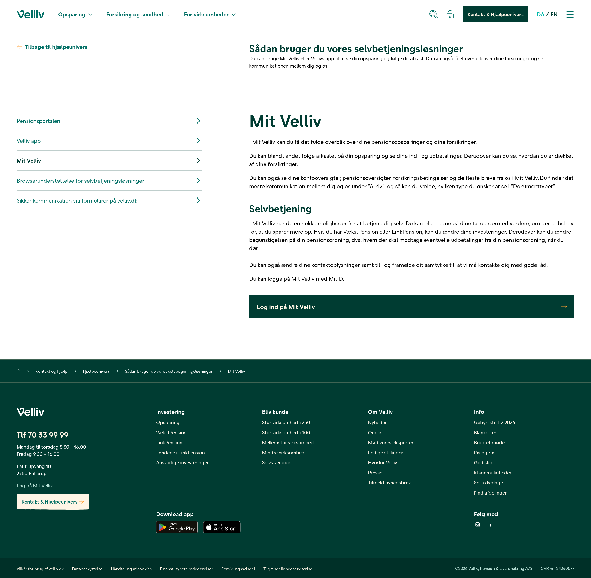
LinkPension (169, 442)
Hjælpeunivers (96, 371)
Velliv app (29, 140)
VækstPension (171, 432)
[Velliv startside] (30, 14)
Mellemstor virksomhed (288, 442)
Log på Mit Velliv (35, 485)
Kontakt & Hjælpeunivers (495, 14)
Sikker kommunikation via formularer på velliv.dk (77, 200)
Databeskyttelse (87, 568)
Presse (375, 472)
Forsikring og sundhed (134, 14)
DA (541, 14)
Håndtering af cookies (131, 568)
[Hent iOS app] (222, 527)
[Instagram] (477, 524)
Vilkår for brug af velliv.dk (40, 568)
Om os (375, 432)
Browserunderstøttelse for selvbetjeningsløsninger (80, 180)
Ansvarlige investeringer (182, 462)
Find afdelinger (490, 492)
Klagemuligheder (493, 472)
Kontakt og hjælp (52, 371)
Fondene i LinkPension (180, 452)
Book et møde (489, 442)
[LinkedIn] (490, 524)
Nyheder (377, 422)
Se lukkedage (488, 482)
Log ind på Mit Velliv (286, 306)
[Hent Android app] (177, 527)
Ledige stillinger (385, 452)
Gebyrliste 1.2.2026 (494, 422)
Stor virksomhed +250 (286, 422)
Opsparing (71, 14)
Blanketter (485, 432)
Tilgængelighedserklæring (288, 568)
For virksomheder (206, 14)
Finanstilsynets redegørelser (186, 568)
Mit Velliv (29, 160)
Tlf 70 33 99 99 (42, 434)
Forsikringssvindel (238, 568)
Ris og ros (484, 452)
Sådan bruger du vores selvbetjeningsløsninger (169, 371)
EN (554, 14)
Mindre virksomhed (283, 452)
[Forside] (18, 370)
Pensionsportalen (38, 120)
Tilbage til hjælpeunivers (56, 46)
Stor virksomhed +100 (286, 432)
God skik (483, 462)
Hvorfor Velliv (382, 462)
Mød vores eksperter (390, 442)
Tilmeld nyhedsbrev (389, 482)
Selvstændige (276, 462)
